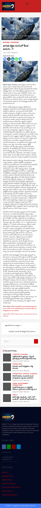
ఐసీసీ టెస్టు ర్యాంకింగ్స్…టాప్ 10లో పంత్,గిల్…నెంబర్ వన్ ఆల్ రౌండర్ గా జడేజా (24, 399)
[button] (27, 3)
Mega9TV (15, 52)
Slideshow (15, 42)
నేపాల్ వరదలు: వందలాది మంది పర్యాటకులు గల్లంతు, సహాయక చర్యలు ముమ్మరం (23, 378)
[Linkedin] (12, 59)
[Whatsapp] (16, 59)
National (6, 42)
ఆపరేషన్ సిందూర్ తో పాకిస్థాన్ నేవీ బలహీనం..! (22, 331)
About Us (5, 472)
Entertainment (23, 383)
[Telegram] (20, 59)
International (17, 364)
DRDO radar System (17, 314)
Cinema (14, 383)
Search (36, 341)
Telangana (24, 354)
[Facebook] (5, 59)
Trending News (17, 385)
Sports (14, 395)
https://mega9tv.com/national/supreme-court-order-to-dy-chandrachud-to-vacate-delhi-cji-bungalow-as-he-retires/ (20, 308)
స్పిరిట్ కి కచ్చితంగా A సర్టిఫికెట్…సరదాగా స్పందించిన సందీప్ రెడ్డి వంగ (24, 388)
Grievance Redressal (8, 483)
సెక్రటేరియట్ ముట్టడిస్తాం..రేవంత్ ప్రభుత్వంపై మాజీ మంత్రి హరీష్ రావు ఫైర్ (24, 359)
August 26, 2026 (17, 361)
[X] (9, 59)
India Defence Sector (30, 314)
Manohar (27, 361)
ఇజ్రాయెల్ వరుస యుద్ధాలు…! (13, 325)
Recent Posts (10, 351)
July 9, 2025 (6, 52)
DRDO (8, 314)
